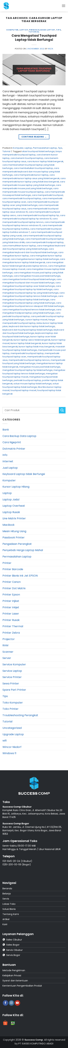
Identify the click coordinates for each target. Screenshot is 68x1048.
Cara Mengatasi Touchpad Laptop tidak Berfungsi (34, 37)
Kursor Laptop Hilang (15, 487)
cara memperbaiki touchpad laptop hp (38, 215)
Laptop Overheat (13, 506)
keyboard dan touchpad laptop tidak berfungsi (27, 329)
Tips (58, 29)
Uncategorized (12, 728)
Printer (6, 563)
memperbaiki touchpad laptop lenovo (29, 360)
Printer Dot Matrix (14, 588)
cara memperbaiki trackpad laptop (45, 242)
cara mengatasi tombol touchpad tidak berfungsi (28, 279)
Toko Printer (10, 709)
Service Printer (12, 677)
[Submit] (62, 410)
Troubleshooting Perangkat (20, 715)
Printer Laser (10, 614)
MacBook (8, 525)
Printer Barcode (12, 569)
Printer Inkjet (10, 607)
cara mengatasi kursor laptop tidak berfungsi (35, 259)
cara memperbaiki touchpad (47, 195)
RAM (5, 645)
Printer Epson (11, 594)
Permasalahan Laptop (42, 29)
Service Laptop (12, 671)
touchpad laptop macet (23, 390)
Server (6, 658)
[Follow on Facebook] (5, 1003)
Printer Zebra (11, 633)
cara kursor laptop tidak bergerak (45, 161)
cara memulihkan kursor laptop (19, 245)
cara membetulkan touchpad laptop (33, 168)
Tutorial (34, 31)
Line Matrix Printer (14, 518)
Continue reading (34, 136)
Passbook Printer (13, 537)
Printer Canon (11, 582)
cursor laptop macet (36, 319)
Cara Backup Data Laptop (19, 436)
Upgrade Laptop (13, 734)
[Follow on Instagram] (11, 1003)
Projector (8, 639)
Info (4, 455)
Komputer (12, 29)
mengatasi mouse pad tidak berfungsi (39, 366)
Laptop (23, 29)
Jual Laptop (10, 468)
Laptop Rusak (11, 512)
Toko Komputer (12, 702)
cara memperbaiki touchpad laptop (21, 198)
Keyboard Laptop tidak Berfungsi (23, 474)
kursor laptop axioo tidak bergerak (32, 339)
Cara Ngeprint (11, 442)
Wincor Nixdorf (11, 747)
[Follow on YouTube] (17, 1003)
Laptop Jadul (10, 499)
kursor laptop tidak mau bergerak (36, 346)
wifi (4, 740)
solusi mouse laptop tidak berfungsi (33, 383)
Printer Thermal (12, 626)
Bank (5, 430)
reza (50, 48)
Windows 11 (9, 753)
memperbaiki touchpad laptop (27, 353)
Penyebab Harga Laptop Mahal (22, 550)
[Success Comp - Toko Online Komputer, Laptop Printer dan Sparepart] (9, 6)
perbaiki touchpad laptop (27, 380)
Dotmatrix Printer (13, 449)
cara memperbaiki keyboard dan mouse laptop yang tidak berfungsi (31, 171)
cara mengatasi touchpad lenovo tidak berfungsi (28, 309)
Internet (7, 461)
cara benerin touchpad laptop (27, 158)
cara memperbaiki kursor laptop (31, 174)
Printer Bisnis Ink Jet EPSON (20, 576)
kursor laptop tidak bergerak (26, 343)
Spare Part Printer (14, 690)
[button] (64, 6)
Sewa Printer (10, 683)
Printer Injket (10, 601)
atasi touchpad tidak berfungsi (38, 151)
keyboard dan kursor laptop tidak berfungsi (32, 326)
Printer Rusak (11, 620)
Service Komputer (14, 664)
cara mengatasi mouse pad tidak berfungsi (37, 275)
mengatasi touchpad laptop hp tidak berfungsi (27, 370)
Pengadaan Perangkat (17, 544)
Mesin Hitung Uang (14, 531)
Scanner (7, 652)
